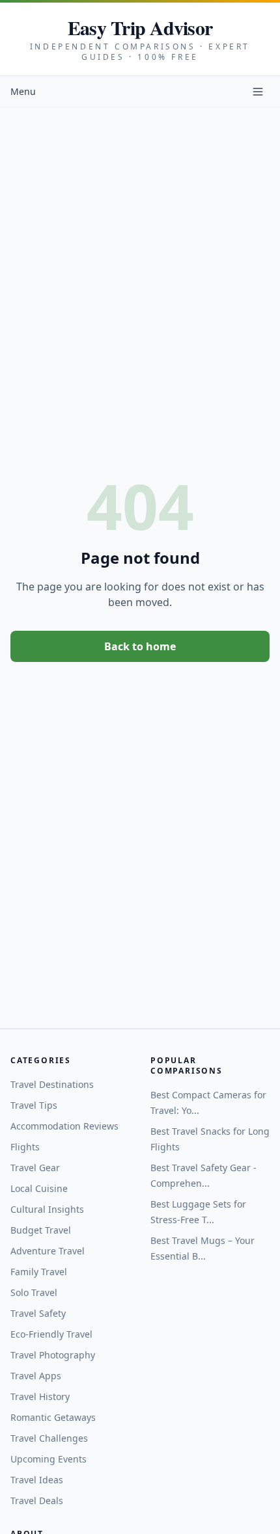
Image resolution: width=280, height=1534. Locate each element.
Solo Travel (33, 1292)
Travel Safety (38, 1313)
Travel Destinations (52, 1084)
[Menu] (258, 91)
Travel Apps (35, 1375)
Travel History (40, 1396)
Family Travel (38, 1271)
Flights (25, 1147)
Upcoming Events (48, 1459)
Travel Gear (35, 1167)
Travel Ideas (36, 1480)
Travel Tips (33, 1105)
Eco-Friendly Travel (51, 1334)
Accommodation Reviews (64, 1126)
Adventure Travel (47, 1251)
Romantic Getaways (53, 1417)
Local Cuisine (39, 1188)
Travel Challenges (49, 1438)
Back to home (140, 646)
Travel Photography (52, 1355)
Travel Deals (36, 1500)
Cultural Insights (47, 1209)
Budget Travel (40, 1230)
